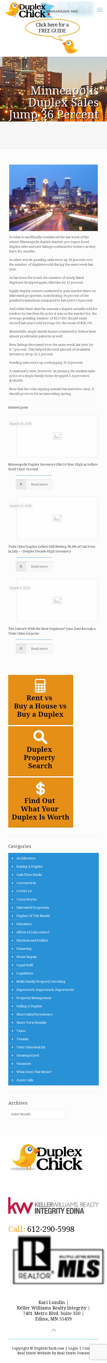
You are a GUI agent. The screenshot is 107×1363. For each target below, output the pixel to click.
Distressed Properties (32, 907)
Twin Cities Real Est (30, 1047)
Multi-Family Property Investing (40, 981)
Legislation (24, 973)
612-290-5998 (50, 1229)
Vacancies (23, 1064)
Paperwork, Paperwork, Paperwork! (45, 990)
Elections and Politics (32, 940)
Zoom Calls (24, 1080)
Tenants (22, 1039)
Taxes (20, 1031)
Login (73, 1348)
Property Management (33, 998)
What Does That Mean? (34, 1072)
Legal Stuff (24, 965)
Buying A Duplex (29, 866)
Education (24, 924)
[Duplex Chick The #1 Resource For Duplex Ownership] (52, 10)
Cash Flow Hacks (29, 875)
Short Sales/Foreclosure (34, 1014)
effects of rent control (32, 932)
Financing (24, 948)
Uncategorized (27, 1055)
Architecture (26, 858)
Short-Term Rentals (31, 1022)
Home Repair (26, 957)
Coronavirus (26, 883)
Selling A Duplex (29, 1006)
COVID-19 (23, 891)
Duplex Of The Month (33, 916)
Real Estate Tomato (73, 1353)
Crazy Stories (26, 899)
